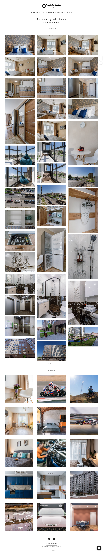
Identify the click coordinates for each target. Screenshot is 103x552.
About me (60, 12)
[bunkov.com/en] (51, 6)
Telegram (53, 546)
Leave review (50, 28)
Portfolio (34, 12)
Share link (52, 364)
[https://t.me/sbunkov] (49, 539)
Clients (43, 12)
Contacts (69, 12)
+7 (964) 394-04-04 (46, 546)
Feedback (51, 12)
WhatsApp (58, 546)
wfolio (53, 550)
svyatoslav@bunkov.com (51, 545)
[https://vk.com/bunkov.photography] (54, 539)
